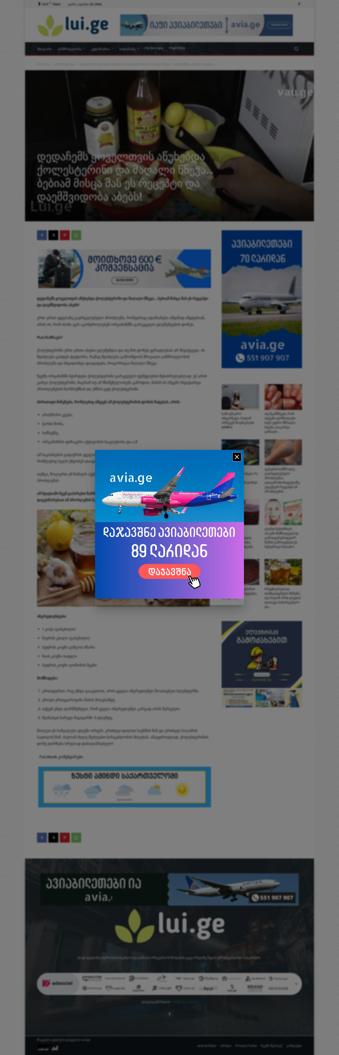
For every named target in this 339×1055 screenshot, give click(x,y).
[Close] (236, 457)
